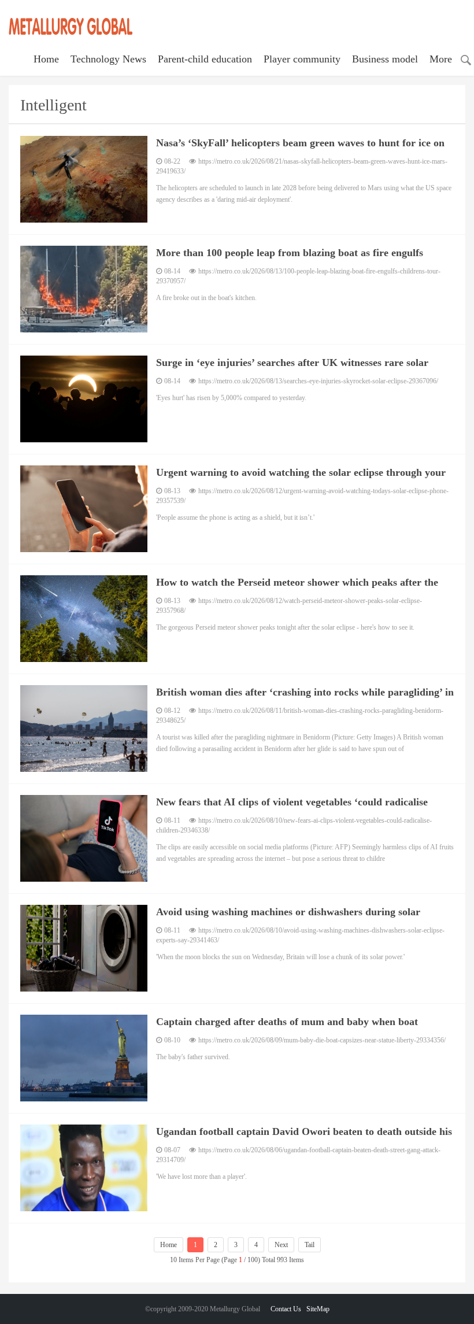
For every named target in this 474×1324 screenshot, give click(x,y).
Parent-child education (205, 59)
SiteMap (317, 1309)
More (440, 59)
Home (46, 59)
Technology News (108, 59)
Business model (385, 59)
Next (281, 1245)
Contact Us (286, 1309)
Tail (309, 1245)
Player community (302, 59)
